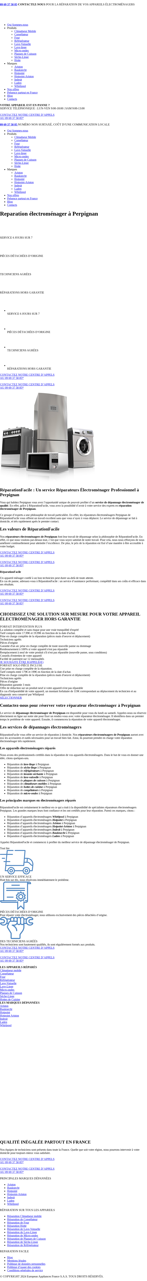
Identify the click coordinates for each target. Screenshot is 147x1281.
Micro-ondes (21, 50)
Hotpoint (19, 73)
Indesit (18, 79)
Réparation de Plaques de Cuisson (26, 1238)
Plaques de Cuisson (25, 53)
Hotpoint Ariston (9, 1015)
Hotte (17, 60)
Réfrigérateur (21, 40)
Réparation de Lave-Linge (22, 1232)
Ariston (18, 66)
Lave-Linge (6, 986)
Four (17, 37)
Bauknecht (20, 69)
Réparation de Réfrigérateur (23, 1245)
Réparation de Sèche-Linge (22, 1241)
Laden (18, 82)
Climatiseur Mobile (25, 31)
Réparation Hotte (17, 1225)
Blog (10, 95)
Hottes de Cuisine (10, 999)
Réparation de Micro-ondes (22, 1235)
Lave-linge (20, 47)
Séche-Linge (21, 57)
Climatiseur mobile (10, 970)
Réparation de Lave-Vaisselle (23, 1229)
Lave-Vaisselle (22, 44)
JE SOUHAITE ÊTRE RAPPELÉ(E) (21, 662)
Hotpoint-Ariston (24, 76)
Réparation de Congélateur (22, 1219)
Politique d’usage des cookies (24, 1267)
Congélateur (21, 34)
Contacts (12, 99)
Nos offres (13, 89)
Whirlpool (20, 86)
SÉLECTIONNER (11, 697)
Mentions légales (16, 1260)
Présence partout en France (22, 92)
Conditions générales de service (25, 1270)
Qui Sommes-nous (17, 24)
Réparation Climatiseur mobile (24, 1216)
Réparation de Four (18, 1222)
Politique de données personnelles (26, 1263)
